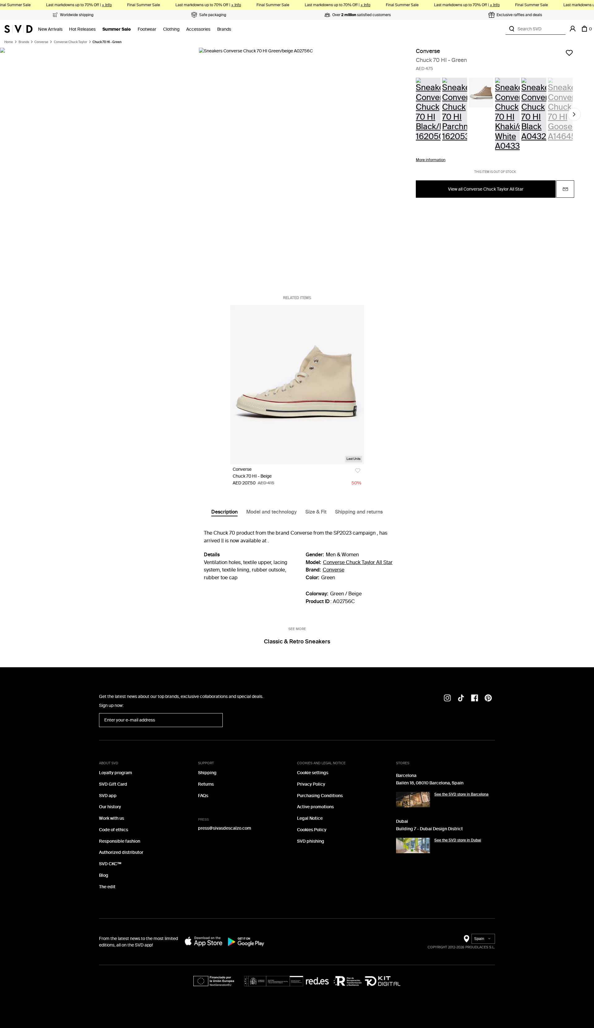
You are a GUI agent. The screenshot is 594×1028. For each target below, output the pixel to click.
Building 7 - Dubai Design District (429, 829)
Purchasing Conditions (320, 795)
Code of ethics (113, 829)
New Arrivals (50, 29)
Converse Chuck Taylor (70, 42)
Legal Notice (310, 818)
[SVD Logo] (18, 29)
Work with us (111, 818)
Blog (103, 875)
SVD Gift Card (113, 784)
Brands (224, 29)
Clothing (171, 29)
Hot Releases (82, 29)
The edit (107, 886)
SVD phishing (310, 841)
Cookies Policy (311, 829)
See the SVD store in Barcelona (461, 794)
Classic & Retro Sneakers (297, 641)
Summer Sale (116, 29)
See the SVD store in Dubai (457, 840)
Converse (41, 42)
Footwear (147, 29)
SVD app (108, 795)
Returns (206, 784)
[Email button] (565, 189)
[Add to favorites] (569, 53)
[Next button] (574, 114)
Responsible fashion (119, 841)
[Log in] (572, 28)
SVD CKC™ (110, 864)
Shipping (207, 772)
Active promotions (315, 807)
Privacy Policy (311, 784)
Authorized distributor (121, 852)
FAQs (203, 795)
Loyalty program (115, 772)
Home (8, 42)
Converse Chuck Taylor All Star (358, 562)
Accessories (198, 29)
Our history (110, 807)
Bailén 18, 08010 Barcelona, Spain (429, 783)
